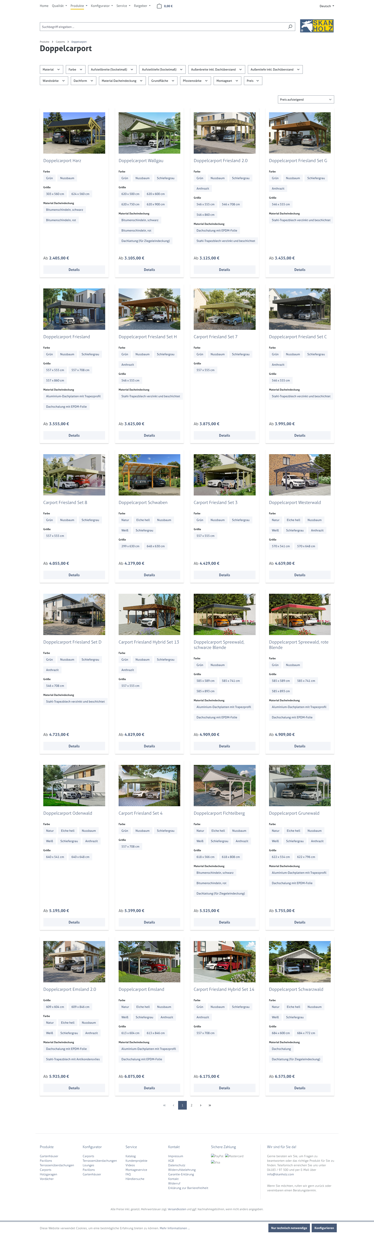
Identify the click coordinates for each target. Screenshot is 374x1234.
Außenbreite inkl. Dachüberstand (213, 69)
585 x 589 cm (205, 681)
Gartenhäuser (49, 1156)
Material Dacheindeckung (119, 81)
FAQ (128, 1174)
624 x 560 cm (80, 194)
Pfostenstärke (192, 81)
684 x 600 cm (281, 1033)
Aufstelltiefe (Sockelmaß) (159, 69)
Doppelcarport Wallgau (141, 160)
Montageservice (136, 1170)
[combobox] (162, 26)
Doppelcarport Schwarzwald (296, 989)
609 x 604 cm (55, 1007)
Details (74, 269)
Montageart (224, 81)
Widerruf (174, 1183)
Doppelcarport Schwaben (143, 502)
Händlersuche (135, 1179)
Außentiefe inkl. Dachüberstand (272, 69)
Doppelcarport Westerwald (295, 502)
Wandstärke (51, 81)
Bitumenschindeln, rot (61, 220)
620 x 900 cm (156, 204)
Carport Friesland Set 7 (216, 336)
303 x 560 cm (55, 194)
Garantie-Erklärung (181, 1174)
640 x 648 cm (80, 857)
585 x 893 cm (205, 691)
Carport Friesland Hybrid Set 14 (224, 989)
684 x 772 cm (306, 1033)
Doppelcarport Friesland (66, 336)
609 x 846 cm (80, 1007)
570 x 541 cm (281, 546)
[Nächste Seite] (200, 1105)
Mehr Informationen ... (175, 1228)
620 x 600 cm (156, 194)
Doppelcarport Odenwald (67, 813)
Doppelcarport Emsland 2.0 (69, 989)
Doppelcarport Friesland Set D (72, 642)
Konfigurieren (324, 1228)
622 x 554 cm (281, 857)
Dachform (81, 81)
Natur (125, 520)
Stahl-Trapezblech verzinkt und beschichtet (226, 241)
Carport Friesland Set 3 (216, 502)
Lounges (88, 1165)
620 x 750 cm (130, 204)
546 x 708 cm (231, 204)
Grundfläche (160, 81)
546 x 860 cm (205, 214)
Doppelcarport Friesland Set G (298, 160)
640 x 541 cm (55, 857)
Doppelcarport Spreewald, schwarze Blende (219, 644)
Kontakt (173, 1179)
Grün (49, 178)
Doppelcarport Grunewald (294, 813)
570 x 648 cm (306, 546)
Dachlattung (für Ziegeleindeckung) (145, 241)
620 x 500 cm (130, 194)
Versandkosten (177, 1209)
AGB (171, 1160)
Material (48, 69)
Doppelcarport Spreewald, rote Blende (299, 644)
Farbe (73, 69)
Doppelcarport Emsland (141, 989)
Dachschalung (281, 1049)
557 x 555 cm (55, 370)
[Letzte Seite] (209, 1105)
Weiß (124, 530)
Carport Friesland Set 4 (141, 813)
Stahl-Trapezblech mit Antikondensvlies (73, 1059)
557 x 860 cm (55, 380)
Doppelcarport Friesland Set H (148, 336)
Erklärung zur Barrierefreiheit (188, 1188)
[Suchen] (290, 26)
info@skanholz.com (280, 1174)
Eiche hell (143, 520)
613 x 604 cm (130, 1033)
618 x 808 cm (231, 857)
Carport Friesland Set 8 (65, 502)
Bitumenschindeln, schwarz (64, 210)
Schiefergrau (165, 178)
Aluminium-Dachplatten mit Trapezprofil (73, 396)
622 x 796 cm (306, 857)
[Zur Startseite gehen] (317, 25)
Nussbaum (67, 178)
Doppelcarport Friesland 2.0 (221, 160)
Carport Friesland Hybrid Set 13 (149, 642)
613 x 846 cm (156, 1033)
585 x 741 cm (231, 681)
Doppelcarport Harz (62, 160)
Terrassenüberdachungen (57, 1165)
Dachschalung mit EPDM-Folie (217, 230)
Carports (45, 1170)
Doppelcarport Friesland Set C (298, 336)
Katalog (131, 1156)
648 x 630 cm (156, 546)
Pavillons (46, 1160)
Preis (250, 81)
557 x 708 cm (80, 370)
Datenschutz (176, 1165)
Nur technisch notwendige (289, 1228)
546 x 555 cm (205, 204)
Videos (130, 1165)
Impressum (175, 1156)
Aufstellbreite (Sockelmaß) (109, 69)
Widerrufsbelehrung (182, 1170)
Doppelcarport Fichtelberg (219, 813)
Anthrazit (203, 188)
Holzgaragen (48, 1174)
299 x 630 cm (130, 546)
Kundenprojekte (136, 1160)
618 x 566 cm (205, 857)
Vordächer (47, 1179)
